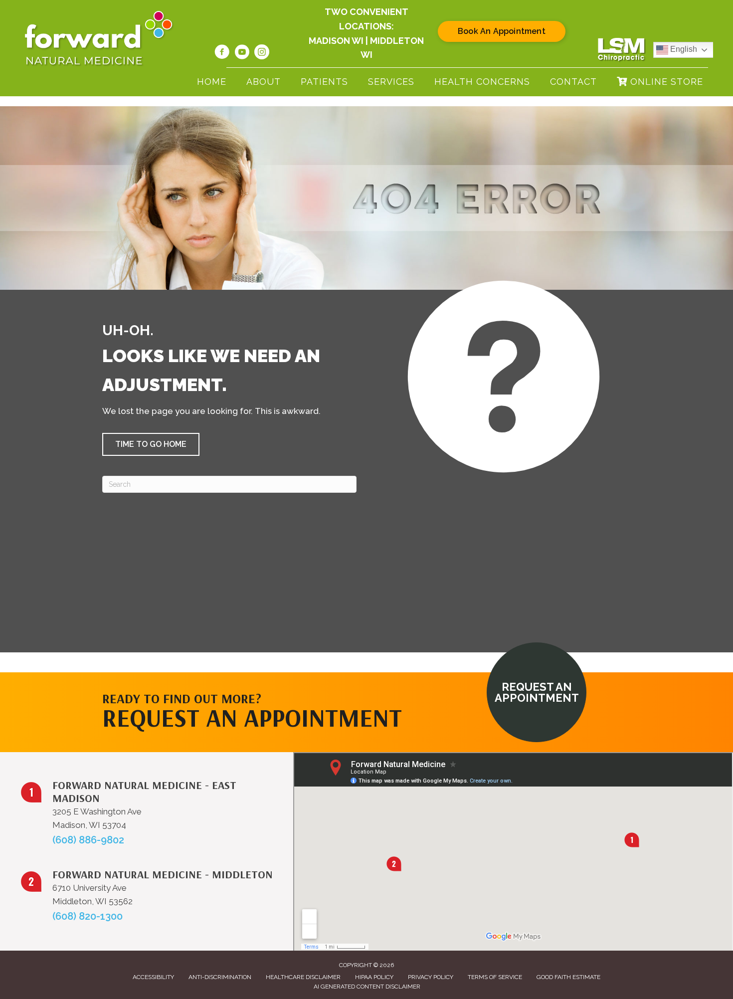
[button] (150, 444)
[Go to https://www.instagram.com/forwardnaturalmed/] (261, 53)
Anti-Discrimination (219, 977)
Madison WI (336, 40)
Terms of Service (495, 977)
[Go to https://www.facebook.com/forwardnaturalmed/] (221, 53)
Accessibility (153, 977)
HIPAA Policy (374, 977)
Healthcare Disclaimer (303, 977)
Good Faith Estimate (568, 977)
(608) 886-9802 (88, 840)
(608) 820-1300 (87, 916)
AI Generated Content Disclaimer (367, 986)
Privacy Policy (430, 977)
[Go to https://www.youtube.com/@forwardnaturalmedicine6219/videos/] (241, 53)
